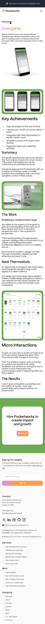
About (7, 600)
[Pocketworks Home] (11, 10)
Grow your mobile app (14, 582)
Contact (8, 603)
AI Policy (8, 620)
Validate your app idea (14, 550)
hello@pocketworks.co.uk (12, 513)
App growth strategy (13, 553)
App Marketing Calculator (15, 586)
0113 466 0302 (8, 511)
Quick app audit (11, 564)
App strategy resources (14, 579)
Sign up (22, 483)
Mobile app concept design (16, 557)
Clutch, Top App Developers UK (28, 537)
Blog (7, 610)
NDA (7, 613)
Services (8, 596)
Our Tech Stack (11, 617)
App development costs (14, 576)
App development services (15, 547)
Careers (8, 606)
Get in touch (22, 433)
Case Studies (10, 572)
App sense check (12, 560)
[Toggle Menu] (41, 10)
